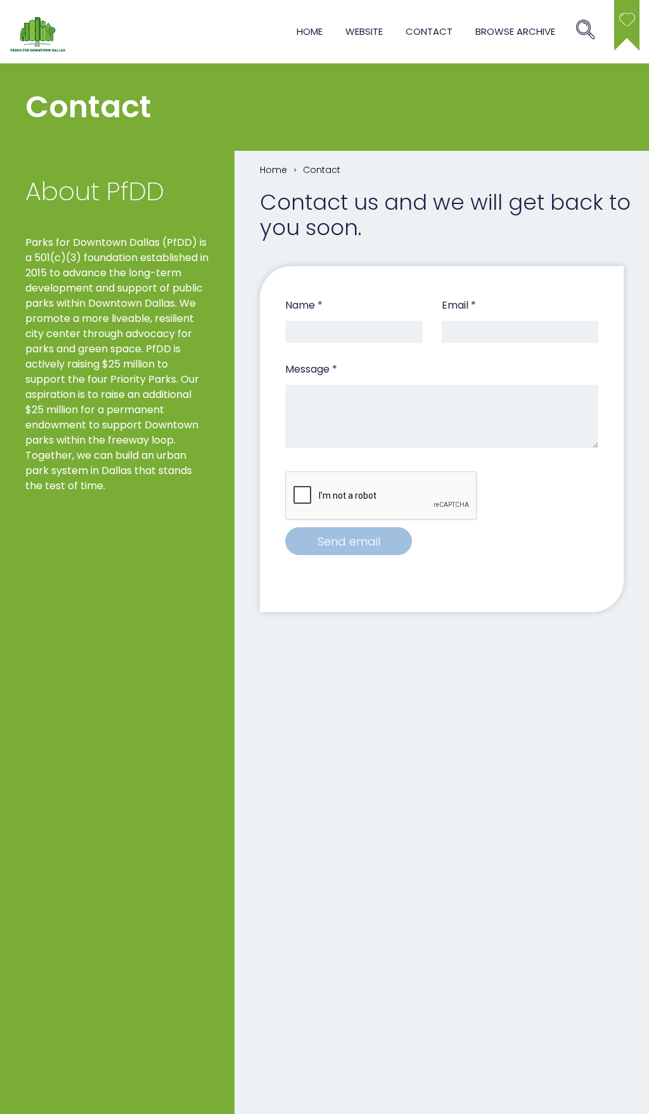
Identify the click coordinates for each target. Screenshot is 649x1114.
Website (364, 31)
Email (459, 305)
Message (311, 369)
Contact (429, 31)
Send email (349, 541)
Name (304, 305)
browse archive (515, 31)
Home (310, 31)
